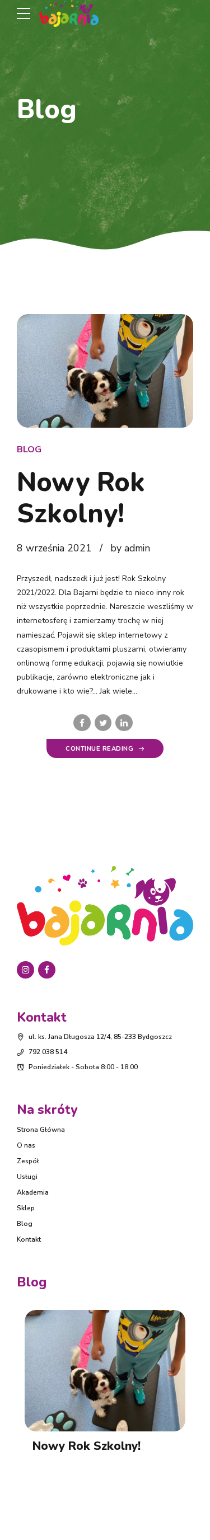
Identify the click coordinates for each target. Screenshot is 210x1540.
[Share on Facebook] (82, 723)
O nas (26, 1145)
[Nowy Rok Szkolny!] (105, 371)
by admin (130, 548)
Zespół (28, 1161)
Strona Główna (41, 1129)
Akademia (33, 1192)
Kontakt (29, 1239)
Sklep (26, 1208)
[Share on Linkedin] (124, 723)
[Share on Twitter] (103, 723)
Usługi (27, 1176)
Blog (29, 449)
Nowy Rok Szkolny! (81, 498)
